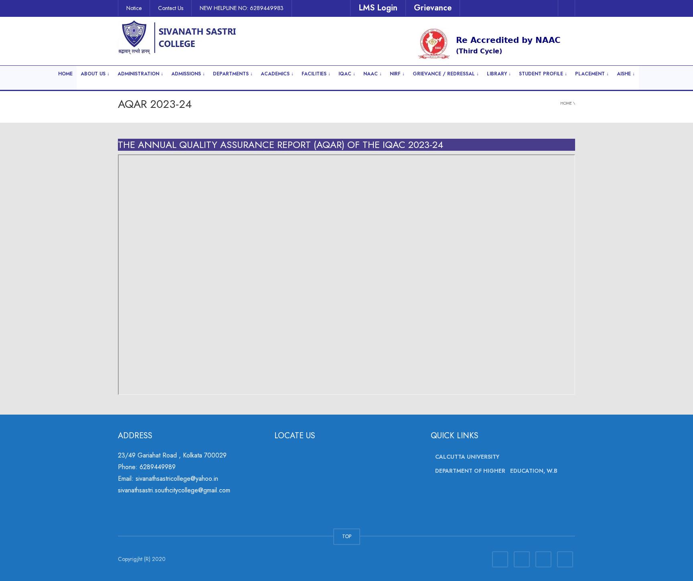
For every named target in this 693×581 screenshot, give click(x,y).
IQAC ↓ (346, 73)
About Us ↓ (95, 73)
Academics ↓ (277, 73)
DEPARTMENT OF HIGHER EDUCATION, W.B (496, 471)
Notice (134, 8)
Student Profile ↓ (543, 73)
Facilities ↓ (316, 73)
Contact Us (170, 8)
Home (65, 73)
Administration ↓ (140, 73)
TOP (346, 536)
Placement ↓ (592, 73)
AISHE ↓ (626, 73)
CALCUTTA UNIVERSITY (467, 457)
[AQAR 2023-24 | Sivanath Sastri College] (178, 37)
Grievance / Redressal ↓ (446, 73)
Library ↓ (499, 73)
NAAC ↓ (372, 73)
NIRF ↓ (397, 73)
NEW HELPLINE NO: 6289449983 (242, 8)
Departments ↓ (233, 73)
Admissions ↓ (188, 73)
